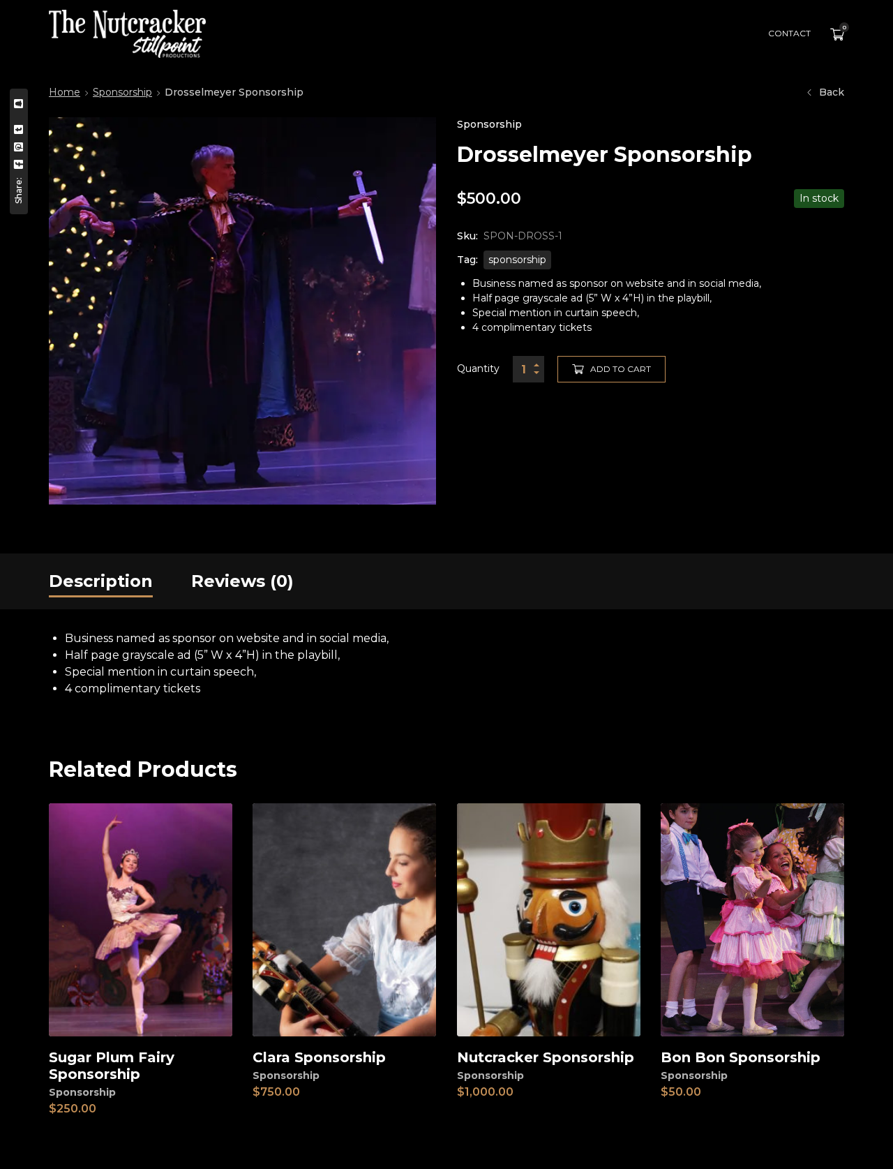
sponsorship (517, 259)
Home (64, 92)
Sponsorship (122, 92)
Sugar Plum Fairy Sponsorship (111, 1065)
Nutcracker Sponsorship (545, 1057)
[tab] (101, 581)
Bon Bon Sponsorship (740, 1057)
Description (101, 581)
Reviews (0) (242, 581)
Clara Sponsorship (319, 1057)
